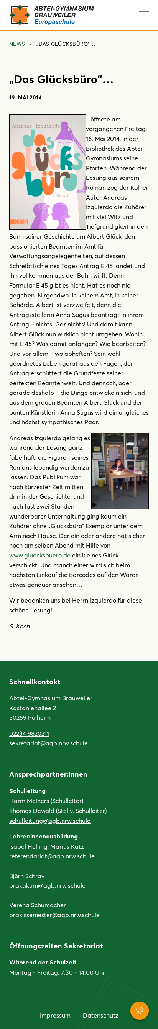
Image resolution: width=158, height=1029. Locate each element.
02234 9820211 (29, 733)
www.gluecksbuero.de (40, 555)
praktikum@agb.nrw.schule (47, 885)
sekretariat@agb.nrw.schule (48, 743)
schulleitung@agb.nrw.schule (50, 820)
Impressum (55, 1015)
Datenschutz (100, 1015)
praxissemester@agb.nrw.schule (54, 915)
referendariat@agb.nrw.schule (52, 856)
